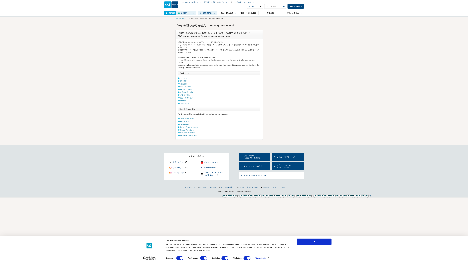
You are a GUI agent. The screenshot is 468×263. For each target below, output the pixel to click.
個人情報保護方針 (227, 187)
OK (314, 242)
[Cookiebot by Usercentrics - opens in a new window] (149, 258)
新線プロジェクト (224, 2)
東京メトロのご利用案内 (253, 166)
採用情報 (238, 2)
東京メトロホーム (181, 18)
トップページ (185, 78)
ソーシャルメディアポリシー (274, 187)
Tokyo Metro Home (187, 119)
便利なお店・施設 (186, 92)
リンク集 (202, 187)
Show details (260, 258)
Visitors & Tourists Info (188, 135)
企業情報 (183, 101)
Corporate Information (187, 133)
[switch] (203, 258)
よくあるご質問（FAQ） (286, 157)
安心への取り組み (186, 98)
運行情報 (183, 81)
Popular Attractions (187, 130)
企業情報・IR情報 (209, 2)
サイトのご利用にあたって (248, 187)
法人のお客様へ (249, 2)
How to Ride (184, 121)
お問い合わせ (185, 103)
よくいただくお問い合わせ (192, 2)
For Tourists (295, 6)
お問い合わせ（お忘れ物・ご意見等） (253, 157)
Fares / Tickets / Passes (189, 127)
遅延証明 (183, 84)
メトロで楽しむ (185, 95)
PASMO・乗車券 (186, 89)
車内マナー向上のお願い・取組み (284, 166)
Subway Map (184, 124)
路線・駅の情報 (185, 87)
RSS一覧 (213, 187)
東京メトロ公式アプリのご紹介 (255, 176)
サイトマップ (190, 187)
